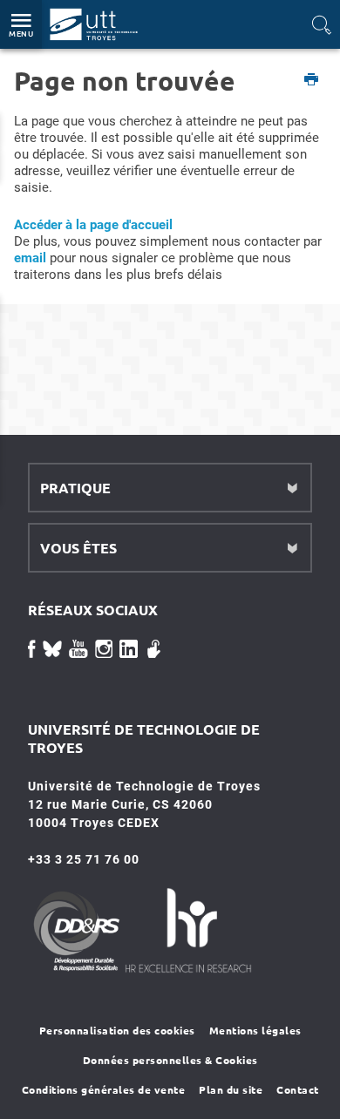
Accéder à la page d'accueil (93, 225)
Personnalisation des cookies (117, 1030)
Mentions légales (255, 1030)
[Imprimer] (311, 80)
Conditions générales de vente (104, 1089)
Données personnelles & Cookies (170, 1060)
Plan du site (230, 1089)
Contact (297, 1089)
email (30, 258)
